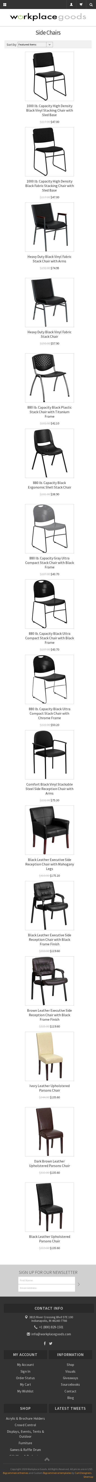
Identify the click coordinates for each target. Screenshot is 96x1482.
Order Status (25, 1378)
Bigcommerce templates (57, 1473)
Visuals (70, 1371)
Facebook (45, 1343)
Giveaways (70, 1378)
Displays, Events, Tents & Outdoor (25, 1433)
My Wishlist (25, 1391)
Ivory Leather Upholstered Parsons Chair (49, 1087)
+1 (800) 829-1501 (50, 1327)
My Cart (25, 1384)
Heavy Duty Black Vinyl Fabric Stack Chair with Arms (49, 258)
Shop (70, 1365)
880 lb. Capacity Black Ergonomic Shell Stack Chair (49, 484)
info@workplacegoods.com (51, 1334)
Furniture (25, 1443)
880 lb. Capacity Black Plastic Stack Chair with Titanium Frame (49, 412)
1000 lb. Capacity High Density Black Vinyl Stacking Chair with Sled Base (49, 110)
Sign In (25, 1371)
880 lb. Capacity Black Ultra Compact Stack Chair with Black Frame (49, 638)
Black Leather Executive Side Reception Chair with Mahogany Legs (49, 864)
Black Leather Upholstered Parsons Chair (49, 1238)
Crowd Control (25, 1425)
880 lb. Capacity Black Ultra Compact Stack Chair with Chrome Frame (49, 713)
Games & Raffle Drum (25, 1450)
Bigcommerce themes (15, 1473)
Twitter (51, 1343)
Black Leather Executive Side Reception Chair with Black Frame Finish (49, 939)
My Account (25, 1365)
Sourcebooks (70, 1384)
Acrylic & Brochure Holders (25, 1418)
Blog (70, 1398)
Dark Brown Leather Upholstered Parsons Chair (49, 1163)
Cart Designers (83, 1473)
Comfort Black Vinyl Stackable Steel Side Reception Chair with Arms (49, 788)
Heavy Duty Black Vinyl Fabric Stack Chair (49, 334)
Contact (70, 1391)
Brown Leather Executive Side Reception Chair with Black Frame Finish (49, 1015)
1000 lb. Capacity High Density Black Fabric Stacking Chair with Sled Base (49, 185)
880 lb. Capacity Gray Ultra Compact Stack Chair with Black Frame (49, 562)
